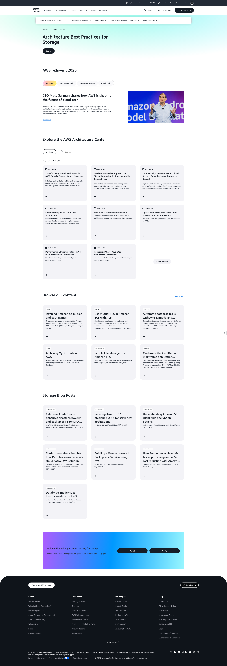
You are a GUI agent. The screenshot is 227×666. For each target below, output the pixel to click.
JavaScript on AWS (123, 629)
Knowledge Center (166, 615)
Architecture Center (50, 29)
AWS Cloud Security (36, 619)
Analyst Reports (78, 629)
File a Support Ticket (167, 606)
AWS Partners (77, 633)
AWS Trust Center (79, 610)
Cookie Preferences (80, 658)
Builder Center (121, 601)
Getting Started (78, 601)
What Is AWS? (34, 601)
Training (75, 606)
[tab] (50, 83)
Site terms (41, 658)
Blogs (30, 629)
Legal (161, 629)
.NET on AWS (120, 610)
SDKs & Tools (121, 606)
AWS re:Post (164, 610)
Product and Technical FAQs (83, 624)
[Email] (198, 652)
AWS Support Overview (168, 619)
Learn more (47, 119)
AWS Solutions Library (81, 615)
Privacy (31, 658)
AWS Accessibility (166, 624)
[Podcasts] (194, 652)
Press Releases (34, 633)
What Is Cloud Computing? (39, 606)
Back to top (112, 642)
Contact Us (163, 601)
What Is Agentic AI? (36, 610)
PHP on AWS (120, 624)
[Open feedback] (224, 333)
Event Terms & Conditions (170, 638)
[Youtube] (190, 652)
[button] (61, 10)
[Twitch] (186, 652)
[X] (171, 652)
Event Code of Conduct (168, 633)
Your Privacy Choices (56, 658)
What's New (33, 624)
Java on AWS (120, 619)
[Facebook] (175, 652)
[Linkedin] (179, 652)
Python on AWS (121, 615)
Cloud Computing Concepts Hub (41, 615)
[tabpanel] (113, 107)
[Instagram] (182, 652)
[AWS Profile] (192, 3)
